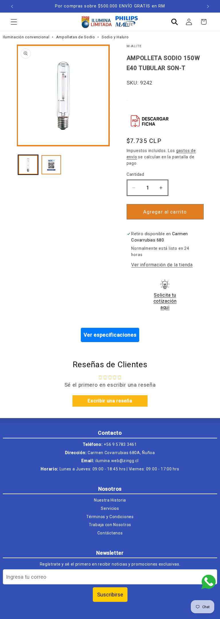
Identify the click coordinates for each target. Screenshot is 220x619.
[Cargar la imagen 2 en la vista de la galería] (51, 165)
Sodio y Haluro (115, 37)
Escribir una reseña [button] (110, 401)
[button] (14, 22)
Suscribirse (110, 595)
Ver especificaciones (110, 335)
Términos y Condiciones (109, 516)
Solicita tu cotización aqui (165, 301)
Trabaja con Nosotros (110, 524)
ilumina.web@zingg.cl (117, 460)
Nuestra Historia (110, 500)
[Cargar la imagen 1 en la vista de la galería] (28, 165)
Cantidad (135, 174)
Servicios (110, 508)
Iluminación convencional (26, 37)
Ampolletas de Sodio (76, 37)
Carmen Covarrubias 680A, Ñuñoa (121, 452)
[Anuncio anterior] (12, 6)
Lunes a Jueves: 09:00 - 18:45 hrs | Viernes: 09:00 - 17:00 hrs (119, 469)
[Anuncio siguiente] (208, 6)
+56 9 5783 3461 (120, 444)
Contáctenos (110, 533)
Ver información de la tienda (161, 264)
